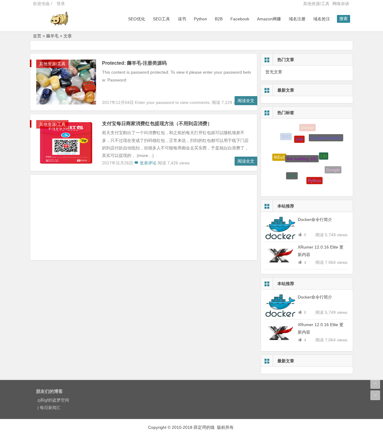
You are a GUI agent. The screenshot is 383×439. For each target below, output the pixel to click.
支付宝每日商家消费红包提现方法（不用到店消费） (157, 123)
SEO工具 (161, 18)
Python (200, 18)
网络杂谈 (340, 3)
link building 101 (302, 154)
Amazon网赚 (269, 18)
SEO (286, 136)
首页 (37, 36)
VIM (299, 136)
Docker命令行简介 (315, 219)
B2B (219, 18)
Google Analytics (326, 136)
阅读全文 (246, 100)
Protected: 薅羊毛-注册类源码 (134, 63)
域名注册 (297, 18)
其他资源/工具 (316, 3)
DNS (292, 173)
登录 (61, 3)
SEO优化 (136, 18)
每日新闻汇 (50, 407)
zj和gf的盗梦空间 (53, 400)
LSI (323, 152)
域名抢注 (321, 18)
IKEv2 (279, 155)
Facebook (239, 18)
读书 (182, 18)
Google (333, 168)
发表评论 (147, 163)
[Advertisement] (143, 218)
